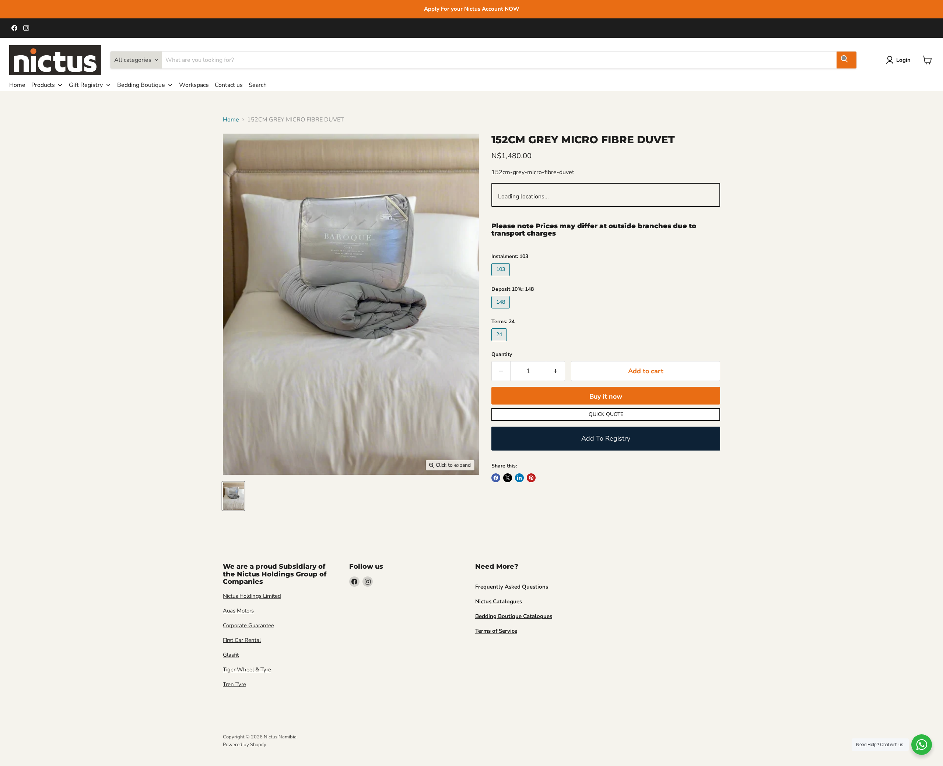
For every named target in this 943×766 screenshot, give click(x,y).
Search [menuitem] (258, 85)
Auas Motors (238, 610)
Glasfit (231, 655)
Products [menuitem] (43, 85)
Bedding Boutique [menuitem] (141, 85)
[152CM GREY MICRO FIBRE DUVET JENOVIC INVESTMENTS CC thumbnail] (233, 496)
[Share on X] (507, 477)
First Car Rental (242, 640)
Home (231, 119)
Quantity (501, 354)
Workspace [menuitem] (194, 85)
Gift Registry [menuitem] (86, 85)
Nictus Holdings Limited (252, 596)
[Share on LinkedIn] (519, 477)
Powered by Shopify (244, 744)
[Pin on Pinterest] (531, 477)
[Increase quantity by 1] (555, 371)
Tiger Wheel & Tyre (247, 669)
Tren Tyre (234, 684)
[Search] (846, 60)
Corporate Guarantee (248, 625)
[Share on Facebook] (495, 477)
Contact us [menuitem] (229, 85)
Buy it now (605, 396)
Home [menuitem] (17, 85)
